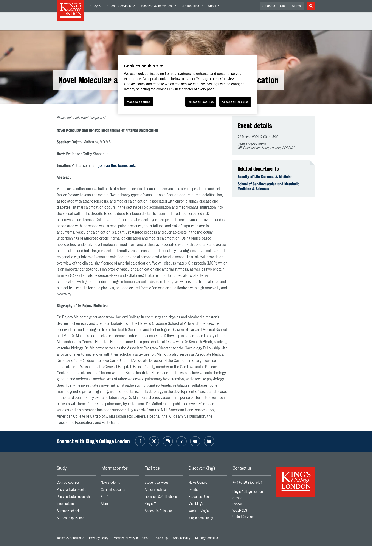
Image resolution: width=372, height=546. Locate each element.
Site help (162, 538)
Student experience (76, 519)
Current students (120, 490)
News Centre (208, 483)
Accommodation (164, 490)
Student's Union (208, 497)
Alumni (296, 6)
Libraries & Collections (164, 497)
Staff (283, 6)
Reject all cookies (201, 101)
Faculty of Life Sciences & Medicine (265, 176)
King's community (208, 519)
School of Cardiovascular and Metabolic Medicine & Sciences (268, 186)
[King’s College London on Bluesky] (209, 441)
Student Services (122, 6)
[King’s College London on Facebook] (140, 441)
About (215, 6)
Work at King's (208, 512)
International (76, 505)
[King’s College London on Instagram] (168, 441)
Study (97, 6)
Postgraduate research (76, 497)
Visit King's (208, 505)
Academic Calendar (164, 512)
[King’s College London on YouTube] (195, 441)
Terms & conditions (70, 538)
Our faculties (193, 6)
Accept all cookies (235, 101)
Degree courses (76, 483)
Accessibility (181, 538)
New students (120, 483)
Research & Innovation (159, 6)
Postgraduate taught (76, 490)
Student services (164, 483)
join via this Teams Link (117, 166)
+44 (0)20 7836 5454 (247, 482)
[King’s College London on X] (154, 441)
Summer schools (76, 512)
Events (208, 490)
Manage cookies (206, 538)
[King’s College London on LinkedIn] (181, 441)
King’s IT (164, 505)
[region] (187, 84)
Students (268, 6)
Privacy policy (98, 538)
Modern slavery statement (132, 538)
